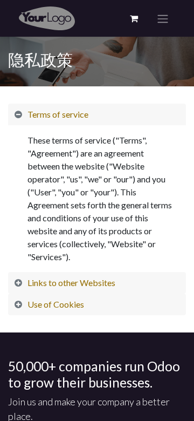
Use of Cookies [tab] (55, 304)
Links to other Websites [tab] (71, 282)
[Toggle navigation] (162, 18)
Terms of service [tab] (57, 114)
